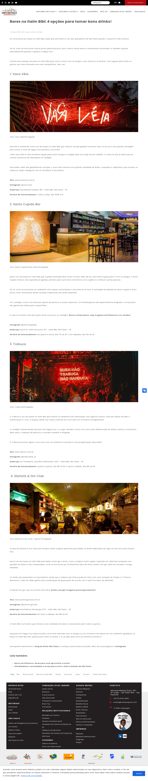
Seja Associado (48, 698)
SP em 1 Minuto (82, 710)
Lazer (77, 674)
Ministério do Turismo (50, 715)
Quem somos (47, 689)
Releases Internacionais (85, 737)
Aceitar (139, 773)
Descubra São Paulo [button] (46, 11)
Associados (139, 11)
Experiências (13, 698)
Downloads (12, 707)
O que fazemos (48, 695)
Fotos (10, 710)
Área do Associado (135, 3)
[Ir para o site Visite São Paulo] (8, 11)
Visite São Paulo (100, 674)
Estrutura (45, 692)
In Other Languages (122, 708)
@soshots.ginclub (29, 604)
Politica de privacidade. (31, 776)
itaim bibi (68, 674)
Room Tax (46, 704)
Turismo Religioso (83, 689)
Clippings (80, 739)
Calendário (92, 11)
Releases (79, 734)
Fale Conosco (81, 716)
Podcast (79, 692)
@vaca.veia (26, 185)
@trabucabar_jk (28, 457)
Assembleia (80, 713)
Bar (18, 674)
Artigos (79, 742)
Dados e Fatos (14, 730)
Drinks (58, 674)
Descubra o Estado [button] (68, 11)
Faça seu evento (15, 733)
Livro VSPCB (13, 713)
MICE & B (104, 11)
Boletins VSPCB (82, 707)
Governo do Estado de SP (52, 721)
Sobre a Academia (49, 743)
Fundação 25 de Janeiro (121, 11)
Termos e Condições (84, 725)
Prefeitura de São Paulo (51, 730)
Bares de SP (28, 674)
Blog (83, 11)
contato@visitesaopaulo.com (125, 702)
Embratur (46, 718)
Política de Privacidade (85, 722)
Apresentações (82, 701)
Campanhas (81, 695)
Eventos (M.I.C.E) (15, 695)
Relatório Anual (82, 704)
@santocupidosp (29, 325)
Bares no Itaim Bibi (44, 674)
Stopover (11, 737)
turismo (86, 674)
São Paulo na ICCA (15, 740)
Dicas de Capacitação (51, 746)
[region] (74, 773)
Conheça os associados (52, 701)
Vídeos (79, 698)
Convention (46, 707)
